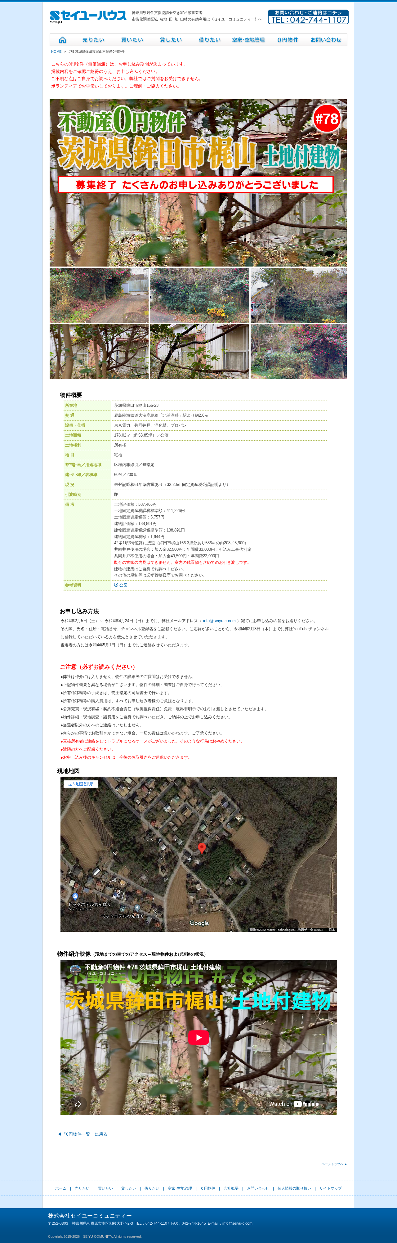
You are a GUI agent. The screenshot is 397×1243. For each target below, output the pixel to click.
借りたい (152, 1188)
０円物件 (207, 1188)
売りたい (82, 1188)
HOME (56, 51)
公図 (122, 585)
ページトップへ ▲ (334, 1164)
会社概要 (231, 1188)
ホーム (60, 1188)
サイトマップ (330, 1188)
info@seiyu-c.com (219, 620)
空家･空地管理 (180, 1188)
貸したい (128, 1188)
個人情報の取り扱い (294, 1188)
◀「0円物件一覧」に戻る (82, 1134)
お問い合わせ (258, 1188)
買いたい (105, 1188)
